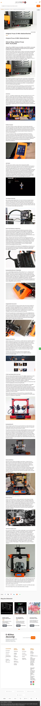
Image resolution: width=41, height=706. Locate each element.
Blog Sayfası (7, 9)
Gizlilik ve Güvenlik (15, 664)
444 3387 (31, 653)
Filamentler (7, 652)
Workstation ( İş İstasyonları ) (8, 656)
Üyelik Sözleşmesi (16, 656)
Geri (39, 9)
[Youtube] (33, 682)
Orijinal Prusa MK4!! (15, 42)
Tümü (11, 9)
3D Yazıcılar (8, 650)
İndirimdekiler (24, 654)
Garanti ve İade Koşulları (16, 661)
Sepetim (23, 656)
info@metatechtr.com (34, 655)
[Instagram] (31, 684)
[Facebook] (31, 682)
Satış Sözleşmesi (16, 659)
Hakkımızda (16, 651)
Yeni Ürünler (24, 651)
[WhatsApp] (33, 684)
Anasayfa (2, 9)
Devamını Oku (4, 625)
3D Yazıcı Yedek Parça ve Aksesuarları (8, 660)
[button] (19, 629)
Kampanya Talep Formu (24, 659)
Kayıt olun (33, 637)
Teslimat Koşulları (15, 653)
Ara (38, 5)
